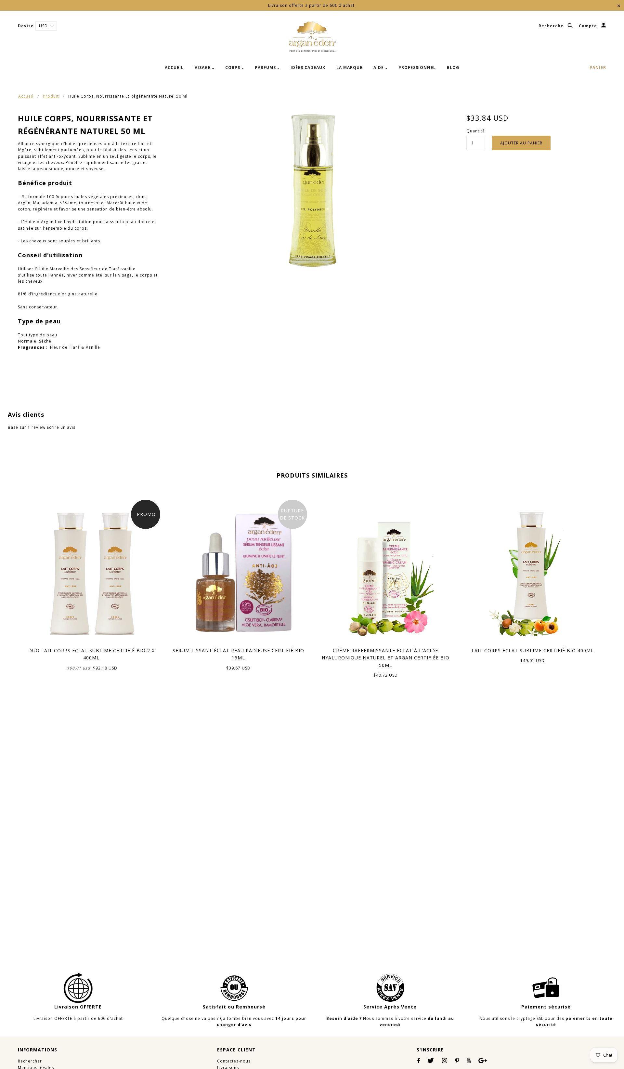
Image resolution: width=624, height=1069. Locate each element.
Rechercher (30, 1061)
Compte (588, 26)
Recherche (552, 26)
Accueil (25, 96)
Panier (598, 67)
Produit (51, 96)
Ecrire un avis (61, 427)
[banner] (312, 36)
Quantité (475, 131)
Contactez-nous (234, 1061)
